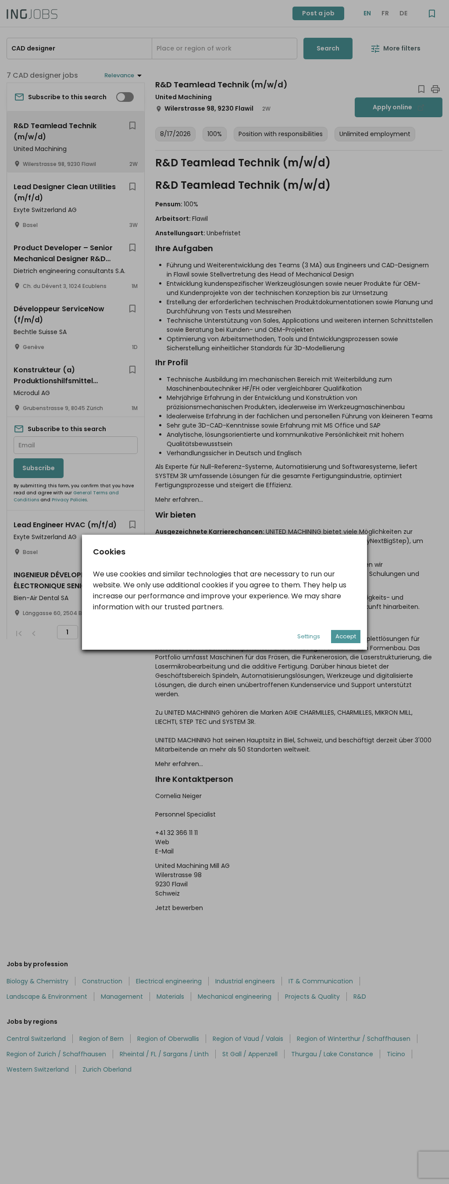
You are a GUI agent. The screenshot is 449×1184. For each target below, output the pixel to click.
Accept (345, 636)
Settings (308, 636)
